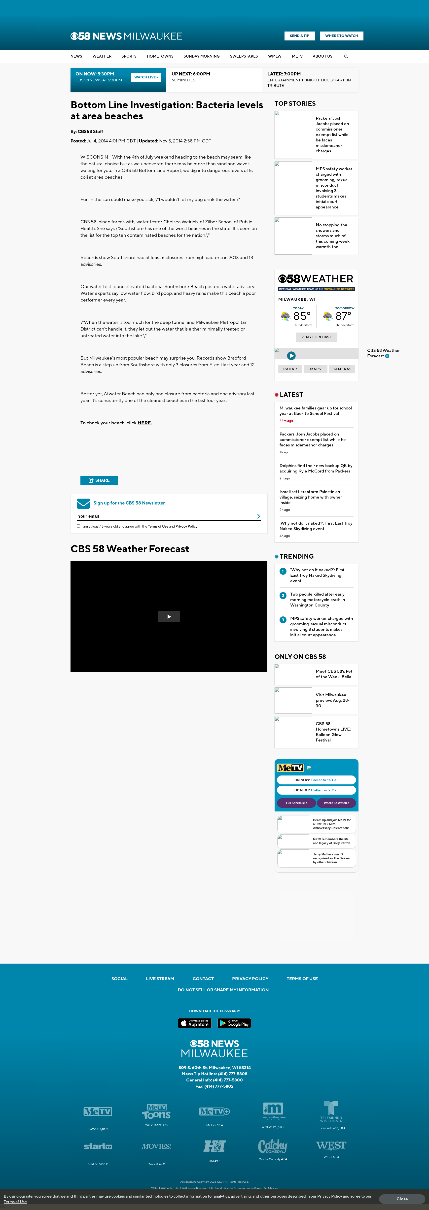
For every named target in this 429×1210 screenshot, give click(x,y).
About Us (322, 56)
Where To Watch (341, 36)
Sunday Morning (202, 56)
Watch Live (145, 77)
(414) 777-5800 (228, 1080)
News (76, 56)
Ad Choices (271, 1188)
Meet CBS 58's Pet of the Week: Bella (334, 674)
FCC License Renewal (193, 1188)
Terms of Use (158, 526)
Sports (129, 56)
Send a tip (299, 36)
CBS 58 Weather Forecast (383, 353)
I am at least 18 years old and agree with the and (139, 526)
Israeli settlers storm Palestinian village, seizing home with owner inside (311, 497)
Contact (203, 979)
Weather (102, 56)
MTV (297, 56)
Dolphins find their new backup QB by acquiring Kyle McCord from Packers (316, 468)
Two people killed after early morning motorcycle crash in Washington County (317, 600)
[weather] (286, 316)
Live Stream (160, 979)
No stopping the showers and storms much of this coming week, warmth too (333, 236)
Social (119, 979)
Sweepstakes (244, 56)
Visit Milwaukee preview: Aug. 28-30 (333, 700)
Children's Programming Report (243, 1188)
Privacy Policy (186, 526)
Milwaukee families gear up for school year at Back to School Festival (316, 410)
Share (102, 480)
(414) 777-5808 (232, 1074)
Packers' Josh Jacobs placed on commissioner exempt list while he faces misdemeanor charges (332, 135)
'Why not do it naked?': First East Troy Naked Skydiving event (316, 526)
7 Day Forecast (316, 337)
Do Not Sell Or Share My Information (223, 990)
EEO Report (215, 1188)
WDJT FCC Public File (165, 1188)
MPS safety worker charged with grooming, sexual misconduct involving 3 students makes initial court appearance (334, 188)
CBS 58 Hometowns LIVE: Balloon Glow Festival (333, 732)
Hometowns (160, 56)
